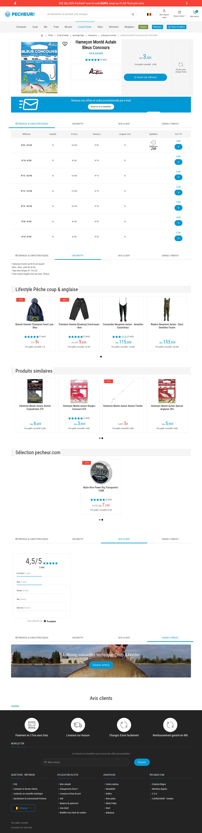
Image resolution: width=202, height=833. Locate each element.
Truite (56, 26)
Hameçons (92, 35)
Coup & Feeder (85, 26)
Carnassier (21, 26)
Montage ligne (78, 35)
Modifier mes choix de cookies (73, 812)
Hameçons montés (108, 35)
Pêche (50, 35)
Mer (46, 26)
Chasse (143, 26)
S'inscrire (142, 762)
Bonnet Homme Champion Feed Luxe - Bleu (35, 326)
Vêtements (114, 26)
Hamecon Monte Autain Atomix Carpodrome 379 (35, 407)
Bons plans (111, 798)
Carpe (35, 26)
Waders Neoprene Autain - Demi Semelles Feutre (167, 326)
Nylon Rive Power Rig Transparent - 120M (101, 489)
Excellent (23, 573)
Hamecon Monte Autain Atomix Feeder (123, 405)
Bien (22, 582)
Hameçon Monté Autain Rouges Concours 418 (79, 407)
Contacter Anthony (101, 665)
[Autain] (95, 72)
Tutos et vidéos (178, 26)
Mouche (68, 26)
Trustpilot (15, 706)
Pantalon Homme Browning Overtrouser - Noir (79, 326)
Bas (21, 599)
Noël (108, 808)
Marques (157, 26)
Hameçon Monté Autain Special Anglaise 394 (167, 407)
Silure (100, 26)
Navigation (129, 26)
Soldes (109, 793)
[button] (15, 3)
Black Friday (111, 803)
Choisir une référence (146, 77)
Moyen (23, 590)
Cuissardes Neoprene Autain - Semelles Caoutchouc (123, 326)
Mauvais (23, 608)
